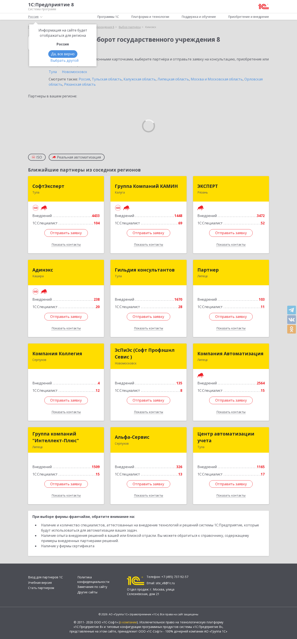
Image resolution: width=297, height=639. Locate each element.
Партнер (208, 270)
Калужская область (139, 79)
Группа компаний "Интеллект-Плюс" (55, 437)
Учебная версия (40, 583)
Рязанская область (80, 84)
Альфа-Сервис (132, 437)
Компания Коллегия (57, 353)
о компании (128, 622)
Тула (53, 71)
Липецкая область (173, 79)
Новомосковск (74, 71)
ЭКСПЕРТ (207, 186)
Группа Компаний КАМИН (146, 186)
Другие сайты (87, 592)
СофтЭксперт (48, 186)
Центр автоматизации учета (225, 437)
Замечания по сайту (92, 587)
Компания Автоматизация (230, 353)
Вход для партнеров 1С (45, 577)
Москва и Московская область (217, 79)
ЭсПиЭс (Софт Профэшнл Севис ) (145, 353)
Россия (84, 79)
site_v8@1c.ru (165, 583)
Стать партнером (41, 588)
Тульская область (107, 79)
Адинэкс (42, 270)
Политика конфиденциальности (93, 579)
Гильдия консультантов (145, 270)
